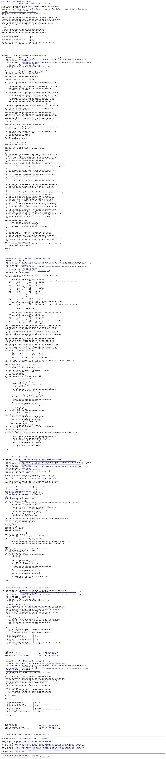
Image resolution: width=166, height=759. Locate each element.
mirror (38, 3)
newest (44, 738)
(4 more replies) (23, 10)
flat (21, 55)
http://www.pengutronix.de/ (49, 652)
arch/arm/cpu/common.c (13, 364)
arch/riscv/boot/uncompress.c (16, 490)
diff (6, 131)
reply (15, 55)
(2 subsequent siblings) (29, 268)
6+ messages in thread (38, 55)
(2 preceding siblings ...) (31, 593)
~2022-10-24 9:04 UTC (32, 738)
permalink (37, 13)
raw (44, 13)
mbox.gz (34, 741)
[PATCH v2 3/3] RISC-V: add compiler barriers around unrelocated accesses (48, 266)
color (32, 3)
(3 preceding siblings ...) (31, 666)
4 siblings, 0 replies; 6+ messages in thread (23, 65)
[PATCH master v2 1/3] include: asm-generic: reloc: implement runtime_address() (47, 9)
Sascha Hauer (25, 468)
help (26, 3)
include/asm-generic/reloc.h (15, 127)
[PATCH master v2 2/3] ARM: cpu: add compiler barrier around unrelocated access (51, 62)
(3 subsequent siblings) (29, 63)
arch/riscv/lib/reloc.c (13, 492)
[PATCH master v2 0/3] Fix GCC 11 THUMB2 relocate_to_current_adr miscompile (47, 59)
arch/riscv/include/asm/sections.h (18, 491)
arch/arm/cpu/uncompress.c (15, 366)
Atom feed (46, 3)
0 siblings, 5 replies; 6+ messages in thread (19, 12)
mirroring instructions (30, 755)
